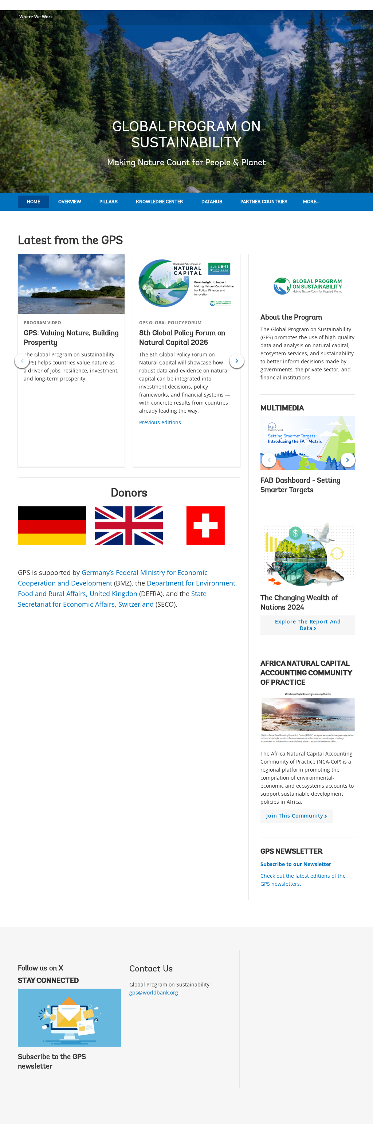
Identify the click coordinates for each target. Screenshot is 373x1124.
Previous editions (160, 422)
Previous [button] (22, 361)
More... (311, 202)
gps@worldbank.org (153, 992)
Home (33, 202)
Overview (69, 202)
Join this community (297, 817)
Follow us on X (40, 968)
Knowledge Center (159, 202)
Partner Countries (263, 202)
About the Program (291, 317)
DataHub (211, 202)
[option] (71, 360)
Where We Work (36, 16)
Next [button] (236, 361)
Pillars (108, 202)
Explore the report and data (308, 626)
